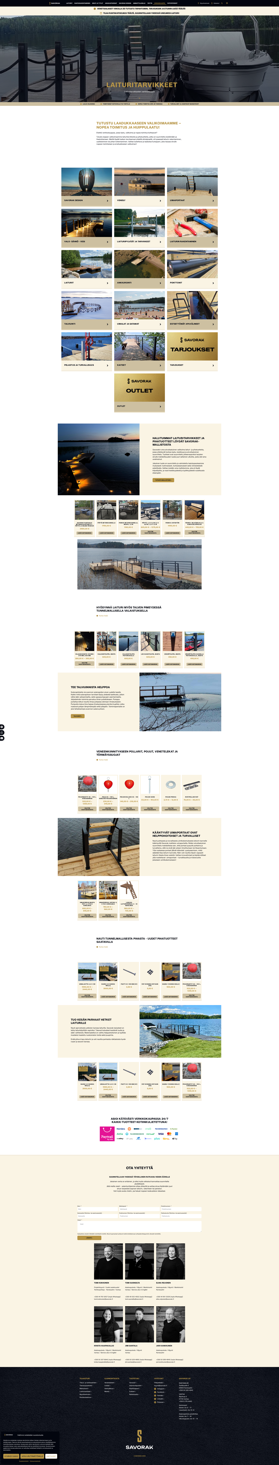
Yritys (149, 3)
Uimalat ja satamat (128, 324)
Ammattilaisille (139, 3)
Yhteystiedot (172, 3)
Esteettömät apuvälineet (185, 324)
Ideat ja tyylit (97, 3)
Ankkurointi (124, 283)
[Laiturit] (107, 283)
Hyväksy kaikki (11, 1456)
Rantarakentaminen (82, 3)
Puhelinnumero (166, 1206)
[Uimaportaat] (213, 200)
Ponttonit (176, 283)
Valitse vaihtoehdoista (151, 532)
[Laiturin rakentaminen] (213, 242)
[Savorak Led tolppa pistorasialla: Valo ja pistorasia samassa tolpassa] (138, 557)
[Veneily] (160, 200)
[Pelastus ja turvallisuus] (107, 365)
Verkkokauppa (159, 3)
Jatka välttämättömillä (32, 1456)
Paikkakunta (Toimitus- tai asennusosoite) (174, 1213)
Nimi (79, 1206)
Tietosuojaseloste (35, 1461)
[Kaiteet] (160, 365)
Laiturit (69, 3)
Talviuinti (69, 324)
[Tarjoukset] (213, 365)
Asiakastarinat (111, 3)
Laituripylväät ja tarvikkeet (133, 241)
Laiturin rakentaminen (183, 241)
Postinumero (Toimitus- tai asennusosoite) (132, 1213)
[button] (227, 3)
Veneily (121, 200)
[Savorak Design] (107, 200)
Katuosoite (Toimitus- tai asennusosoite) (89, 1213)
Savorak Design (125, 3)
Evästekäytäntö (24, 1461)
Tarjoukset (176, 365)
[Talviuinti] (107, 324)
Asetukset (51, 1456)
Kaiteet (121, 365)
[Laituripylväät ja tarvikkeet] (160, 242)
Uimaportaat (177, 200)
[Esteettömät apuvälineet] (213, 324)
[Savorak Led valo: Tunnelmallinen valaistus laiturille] (183, 574)
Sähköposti (122, 1206)
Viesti (79, 1220)
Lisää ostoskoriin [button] (84, 533)
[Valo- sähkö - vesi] (107, 242)
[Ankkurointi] (160, 283)
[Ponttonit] (213, 283)
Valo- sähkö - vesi (74, 241)
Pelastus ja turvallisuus (79, 365)
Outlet (121, 406)
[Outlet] (160, 406)
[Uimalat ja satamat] (160, 324)
